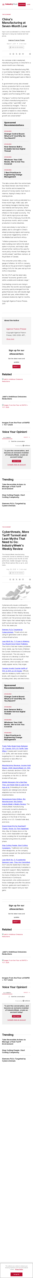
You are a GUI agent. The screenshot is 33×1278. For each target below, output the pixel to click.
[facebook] (10, 54)
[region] (16, 442)
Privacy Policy (19, 1269)
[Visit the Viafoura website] (26, 445)
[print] (30, 54)
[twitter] (16, 54)
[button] (3, 4)
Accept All (16, 1274)
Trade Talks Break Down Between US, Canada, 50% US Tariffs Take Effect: (15, 748)
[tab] (7, 437)
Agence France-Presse (16, 40)
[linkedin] (13, 54)
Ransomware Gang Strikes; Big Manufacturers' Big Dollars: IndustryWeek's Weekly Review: (14, 801)
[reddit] (20, 54)
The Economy (6, 14)
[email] (23, 54)
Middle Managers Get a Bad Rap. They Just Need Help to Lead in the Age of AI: (15, 784)
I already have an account (16, 465)
